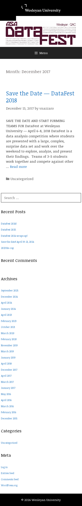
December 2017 (9, 369)
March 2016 (7, 406)
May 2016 (6, 394)
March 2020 (7, 333)
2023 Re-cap (7, 248)
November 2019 (9, 345)
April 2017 (6, 375)
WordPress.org (9, 485)
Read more (18, 166)
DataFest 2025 (8, 229)
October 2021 (8, 327)
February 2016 (8, 412)
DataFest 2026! (9, 223)
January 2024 (8, 308)
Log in (4, 467)
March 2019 (7, 351)
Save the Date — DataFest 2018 (40, 96)
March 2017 (7, 381)
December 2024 (9, 296)
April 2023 (6, 314)
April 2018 (6, 363)
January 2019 (8, 357)
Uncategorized (22, 178)
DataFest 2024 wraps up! (14, 235)
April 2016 (6, 400)
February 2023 (8, 321)
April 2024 (6, 302)
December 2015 (9, 418)
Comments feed (10, 479)
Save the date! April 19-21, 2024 (17, 241)
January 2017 (8, 387)
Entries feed (7, 473)
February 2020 (9, 339)
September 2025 (9, 290)
